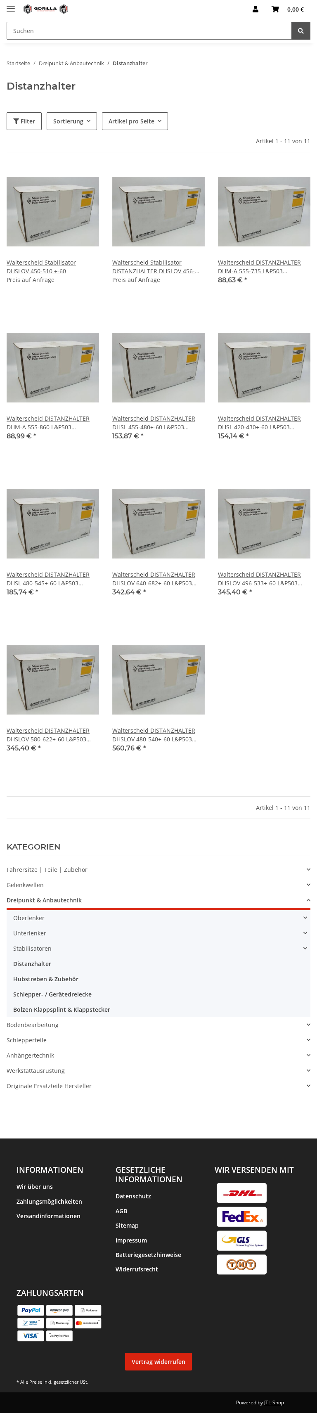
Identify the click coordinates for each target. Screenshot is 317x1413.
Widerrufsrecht (137, 1269)
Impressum (131, 1240)
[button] (255, 9)
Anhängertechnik (30, 1055)
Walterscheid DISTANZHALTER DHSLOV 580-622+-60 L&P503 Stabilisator (48, 735)
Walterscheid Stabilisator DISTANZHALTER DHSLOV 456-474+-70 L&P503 (153, 266)
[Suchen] (300, 31)
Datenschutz (133, 1196)
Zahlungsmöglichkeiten (49, 1201)
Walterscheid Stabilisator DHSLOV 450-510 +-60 (41, 266)
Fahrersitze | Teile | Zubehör (47, 869)
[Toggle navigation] (11, 5)
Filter (27, 121)
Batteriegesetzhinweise (148, 1255)
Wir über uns (35, 1187)
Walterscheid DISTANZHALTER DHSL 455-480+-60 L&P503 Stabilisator (153, 422)
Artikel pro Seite (131, 121)
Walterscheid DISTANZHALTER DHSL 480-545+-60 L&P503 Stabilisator (48, 578)
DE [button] (227, 9)
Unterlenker (29, 933)
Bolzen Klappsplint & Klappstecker (61, 1009)
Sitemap (127, 1225)
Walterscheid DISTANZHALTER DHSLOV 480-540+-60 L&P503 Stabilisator (153, 735)
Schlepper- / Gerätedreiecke (52, 994)
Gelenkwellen (25, 885)
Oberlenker (29, 918)
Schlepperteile (27, 1040)
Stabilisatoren (32, 948)
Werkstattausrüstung (36, 1071)
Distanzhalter (32, 964)
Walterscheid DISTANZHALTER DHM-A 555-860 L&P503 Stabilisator (48, 422)
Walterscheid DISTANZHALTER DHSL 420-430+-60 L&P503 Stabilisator (259, 422)
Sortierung (68, 121)
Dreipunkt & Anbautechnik (44, 900)
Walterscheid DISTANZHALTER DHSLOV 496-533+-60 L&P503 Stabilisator (259, 578)
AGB (121, 1211)
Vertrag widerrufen (158, 1362)
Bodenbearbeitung (33, 1025)
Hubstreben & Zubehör (45, 979)
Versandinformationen (48, 1216)
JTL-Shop (274, 1402)
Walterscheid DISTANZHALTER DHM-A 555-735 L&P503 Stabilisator (259, 266)
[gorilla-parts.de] (45, 9)
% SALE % (20, 1101)
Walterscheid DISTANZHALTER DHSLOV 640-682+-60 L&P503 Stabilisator (153, 578)
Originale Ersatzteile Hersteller (49, 1086)
